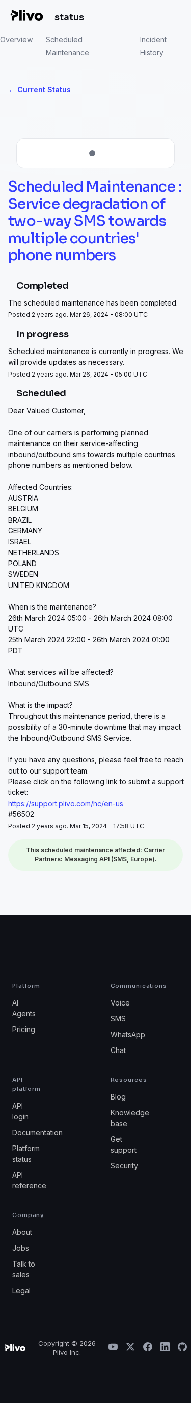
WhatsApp (128, 1034)
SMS (118, 1018)
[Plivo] (14, 1348)
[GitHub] (182, 1347)
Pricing (23, 1029)
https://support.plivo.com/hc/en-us (65, 803)
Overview (16, 39)
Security (124, 1165)
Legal (21, 1290)
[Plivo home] (26, 15)
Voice (120, 1002)
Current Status (39, 89)
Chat (118, 1050)
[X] (130, 1347)
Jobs (20, 1248)
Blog (118, 1096)
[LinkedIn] (165, 1347)
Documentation (37, 1132)
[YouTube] (113, 1347)
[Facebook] (147, 1347)
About (22, 1232)
